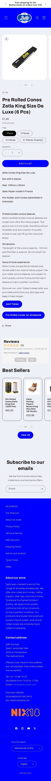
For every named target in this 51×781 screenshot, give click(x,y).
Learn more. (24, 353)
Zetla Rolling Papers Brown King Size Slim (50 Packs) (32, 405)
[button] (6, 17)
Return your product (16, 553)
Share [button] (8, 326)
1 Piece (9, 133)
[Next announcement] (45, 4)
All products (12, 506)
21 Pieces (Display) (33, 140)
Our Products (12, 513)
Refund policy (12, 540)
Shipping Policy (13, 547)
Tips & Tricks (12, 560)
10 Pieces (10, 140)
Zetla (29, 773)
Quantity (6, 147)
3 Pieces (25, 133)
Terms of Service (14, 533)
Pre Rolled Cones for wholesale (23, 315)
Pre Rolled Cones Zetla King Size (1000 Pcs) (11, 402)
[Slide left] (19, 85)
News (8, 567)
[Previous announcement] (5, 4)
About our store (13, 520)
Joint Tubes (12, 304)
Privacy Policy (13, 526)
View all (25, 435)
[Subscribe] (42, 488)
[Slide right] (32, 85)
